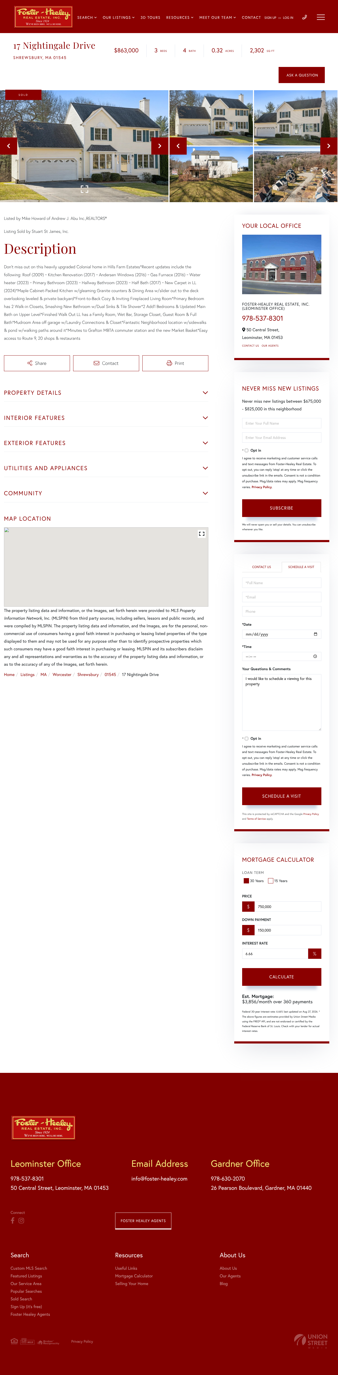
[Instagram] (21, 1220)
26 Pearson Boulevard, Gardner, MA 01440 (261, 1187)
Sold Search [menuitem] (21, 1299)
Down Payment (256, 919)
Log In (288, 18)
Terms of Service (256, 818)
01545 (110, 674)
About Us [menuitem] (228, 1268)
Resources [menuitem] (178, 17)
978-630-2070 (228, 1178)
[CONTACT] (302, 75)
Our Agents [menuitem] (230, 1276)
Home (9, 674)
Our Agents (270, 345)
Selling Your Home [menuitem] (131, 1283)
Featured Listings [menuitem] (26, 1276)
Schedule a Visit (301, 567)
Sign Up (270, 18)
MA (44, 674)
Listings (28, 674)
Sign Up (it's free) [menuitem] (26, 1306)
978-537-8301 (262, 318)
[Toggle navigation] (321, 17)
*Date (247, 624)
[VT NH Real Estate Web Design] (310, 1341)
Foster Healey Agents (143, 1220)
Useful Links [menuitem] (126, 1268)
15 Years (281, 880)
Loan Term (253, 872)
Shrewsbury (88, 674)
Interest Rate (255, 943)
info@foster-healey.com (159, 1178)
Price (247, 896)
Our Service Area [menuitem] (26, 1283)
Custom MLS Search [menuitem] (29, 1268)
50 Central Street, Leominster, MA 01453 (60, 1187)
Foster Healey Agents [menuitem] (30, 1314)
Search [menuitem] (85, 17)
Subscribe (281, 508)
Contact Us (250, 345)
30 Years (257, 880)
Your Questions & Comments (266, 668)
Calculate (281, 976)
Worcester (62, 674)
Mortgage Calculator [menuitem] (134, 1276)
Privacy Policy (262, 487)
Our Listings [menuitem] (117, 17)
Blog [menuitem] (224, 1283)
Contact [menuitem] (251, 17)
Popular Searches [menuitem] (26, 1291)
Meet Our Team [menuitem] (215, 17)
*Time (247, 646)
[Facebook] (13, 1220)
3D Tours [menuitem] (151, 17)
